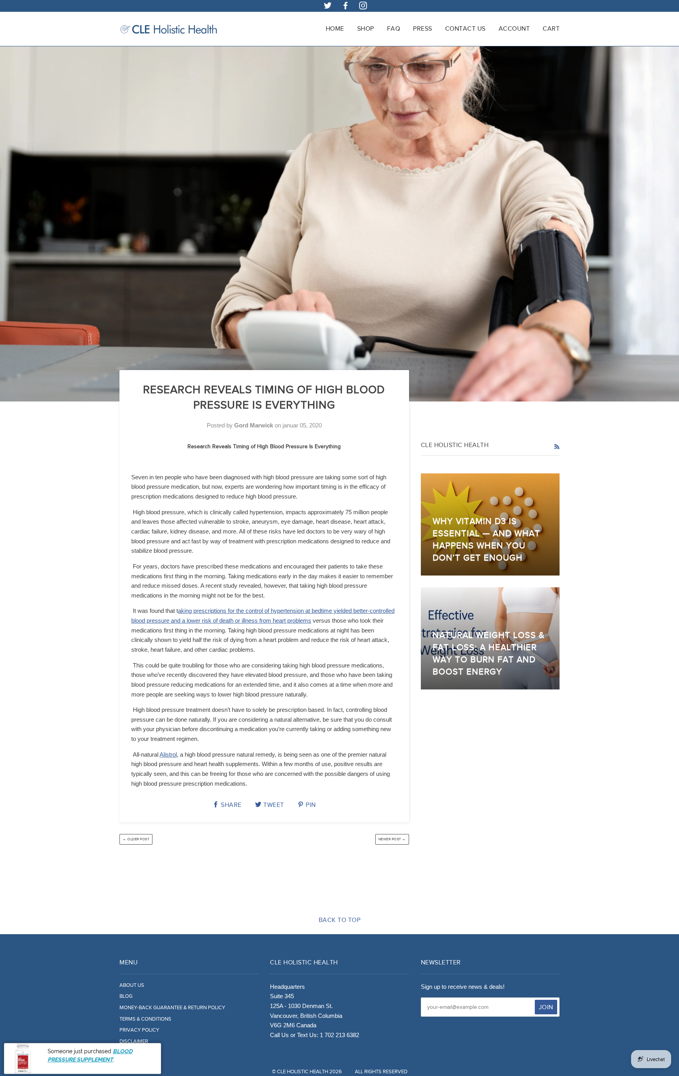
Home (335, 28)
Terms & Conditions (145, 1019)
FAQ (393, 28)
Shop (365, 28)
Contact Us (465, 28)
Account (514, 28)
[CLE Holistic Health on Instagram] (363, 6)
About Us (131, 985)
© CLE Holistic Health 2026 (307, 1071)
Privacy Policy (139, 1030)
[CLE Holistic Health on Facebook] (345, 6)
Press (422, 28)
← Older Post (136, 839)
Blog (125, 996)
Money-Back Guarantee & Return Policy (172, 1007)
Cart (551, 28)
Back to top (340, 920)
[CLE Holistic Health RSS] (557, 447)
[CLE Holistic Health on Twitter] (328, 6)
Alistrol (168, 754)
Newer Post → (392, 839)
